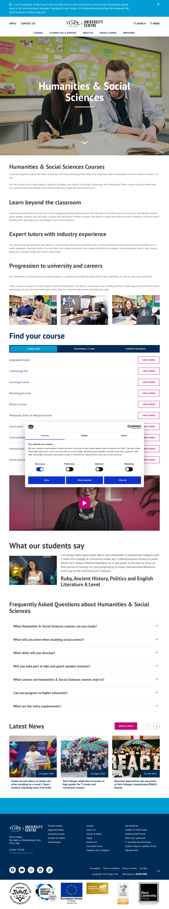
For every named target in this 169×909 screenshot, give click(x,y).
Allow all (122, 480)
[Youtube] (21, 870)
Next (154, 310)
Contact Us (28, 23)
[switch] (69, 469)
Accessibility (95, 868)
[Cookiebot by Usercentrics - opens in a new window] (129, 427)
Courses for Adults (56, 838)
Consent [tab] (45, 436)
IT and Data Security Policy (138, 842)
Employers (129, 32)
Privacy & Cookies (129, 868)
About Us (88, 32)
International (54, 842)
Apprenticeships (56, 829)
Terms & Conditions (111, 868)
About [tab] (124, 436)
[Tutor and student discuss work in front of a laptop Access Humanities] (33, 310)
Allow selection (85, 480)
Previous (14, 310)
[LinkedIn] (40, 870)
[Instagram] (31, 870)
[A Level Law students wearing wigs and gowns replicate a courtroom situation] (84, 310)
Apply (12, 23)
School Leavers (55, 825)
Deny (46, 480)
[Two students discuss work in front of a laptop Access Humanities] (136, 310)
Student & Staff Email (136, 829)
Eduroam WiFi (131, 850)
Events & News (108, 32)
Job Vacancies (131, 825)
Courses (38, 32)
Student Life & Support (62, 32)
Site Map (143, 868)
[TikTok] (49, 870)
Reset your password (135, 838)
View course (149, 360)
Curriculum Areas (94, 846)
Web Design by (128, 874)
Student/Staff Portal (135, 833)
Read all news (126, 726)
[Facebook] (12, 870)
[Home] (84, 23)
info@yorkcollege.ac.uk (21, 852)
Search (140, 23)
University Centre (56, 833)
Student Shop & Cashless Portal (140, 846)
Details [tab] (84, 436)
